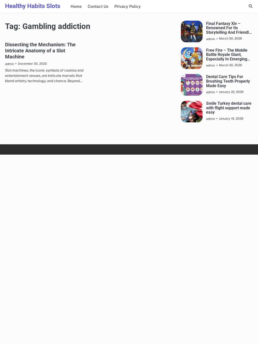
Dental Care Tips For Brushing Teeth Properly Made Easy (228, 81)
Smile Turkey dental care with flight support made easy (228, 108)
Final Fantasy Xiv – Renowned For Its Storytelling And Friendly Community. (228, 28)
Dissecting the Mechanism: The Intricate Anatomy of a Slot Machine (40, 51)
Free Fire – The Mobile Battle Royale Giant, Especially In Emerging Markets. (226, 54)
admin (9, 64)
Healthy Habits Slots (32, 6)
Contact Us (98, 6)
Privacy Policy (127, 6)
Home (76, 6)
